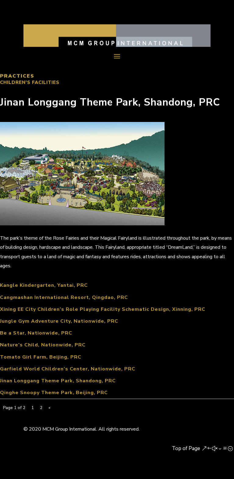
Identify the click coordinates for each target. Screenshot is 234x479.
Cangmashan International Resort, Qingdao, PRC (64, 297)
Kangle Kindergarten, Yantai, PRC (44, 285)
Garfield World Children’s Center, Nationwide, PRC (67, 369)
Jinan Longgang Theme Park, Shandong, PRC (58, 380)
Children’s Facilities (29, 82)
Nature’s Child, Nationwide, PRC (43, 345)
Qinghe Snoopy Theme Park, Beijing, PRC (54, 392)
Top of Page (186, 448)
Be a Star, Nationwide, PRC (36, 333)
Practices (17, 76)
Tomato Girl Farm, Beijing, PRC (40, 357)
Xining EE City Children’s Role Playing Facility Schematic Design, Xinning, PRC (102, 309)
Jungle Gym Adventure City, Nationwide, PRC (59, 321)
